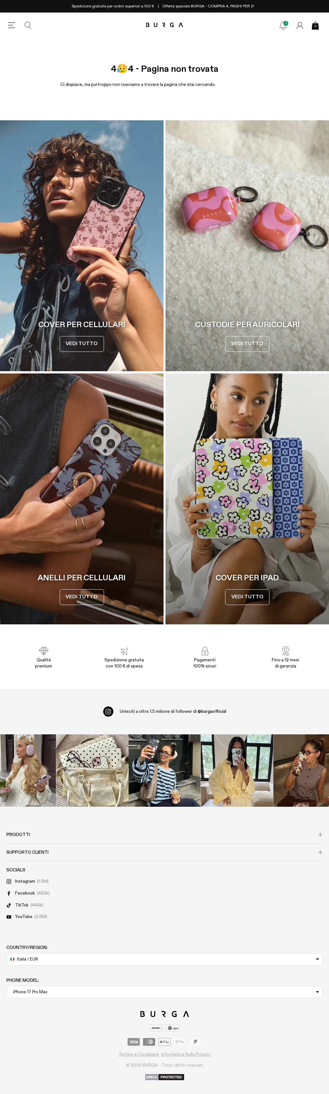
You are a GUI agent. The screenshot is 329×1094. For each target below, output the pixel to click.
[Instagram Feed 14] (92, 770)
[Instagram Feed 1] (165, 770)
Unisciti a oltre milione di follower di (173, 711)
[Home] (164, 25)
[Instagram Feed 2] (237, 770)
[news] (283, 25)
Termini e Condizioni (139, 1054)
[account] (300, 25)
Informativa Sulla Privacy (185, 1054)
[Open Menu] (11, 25)
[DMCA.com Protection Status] (164, 1077)
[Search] (28, 25)
